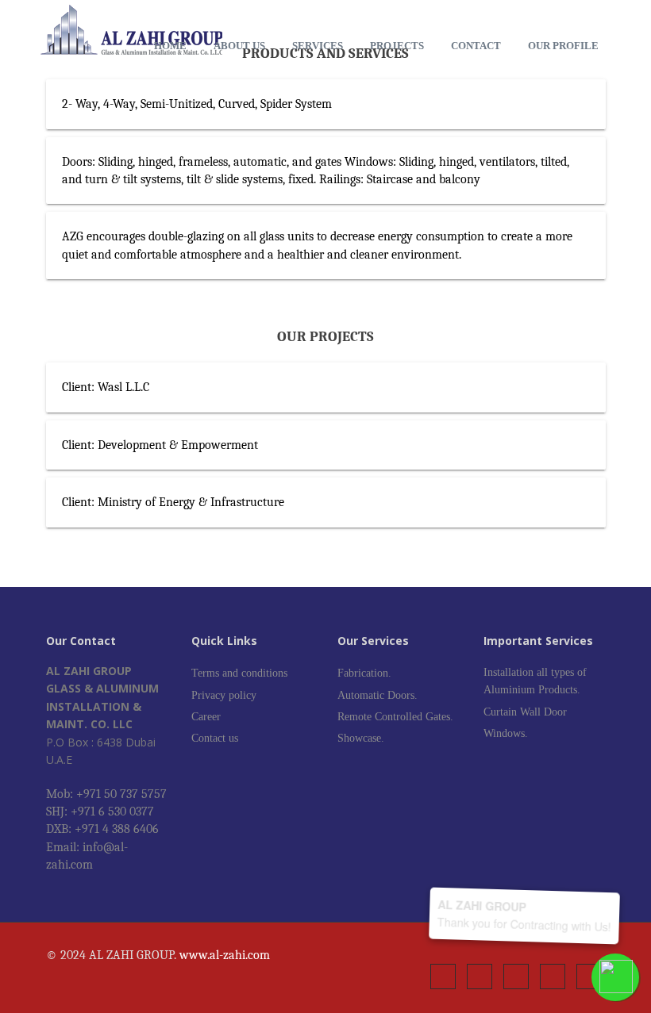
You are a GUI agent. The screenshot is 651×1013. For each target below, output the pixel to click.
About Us (239, 46)
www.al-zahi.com (224, 955)
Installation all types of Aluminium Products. (535, 681)
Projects (397, 46)
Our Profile (563, 46)
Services (317, 46)
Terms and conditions (239, 673)
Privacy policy (223, 695)
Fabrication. (364, 673)
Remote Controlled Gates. (395, 717)
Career (206, 717)
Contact (476, 46)
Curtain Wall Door (525, 712)
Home (170, 46)
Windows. (505, 733)
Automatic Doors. (377, 695)
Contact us (214, 738)
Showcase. (360, 738)
